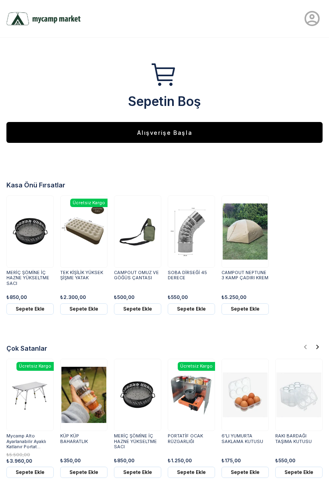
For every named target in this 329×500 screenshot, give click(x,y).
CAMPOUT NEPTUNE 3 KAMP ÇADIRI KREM (244, 275)
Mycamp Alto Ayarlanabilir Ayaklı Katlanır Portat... (26, 441)
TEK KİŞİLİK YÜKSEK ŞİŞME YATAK (81, 275)
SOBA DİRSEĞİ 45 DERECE (187, 275)
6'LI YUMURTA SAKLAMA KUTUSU (242, 438)
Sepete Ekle (30, 309)
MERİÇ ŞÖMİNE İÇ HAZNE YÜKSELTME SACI (27, 278)
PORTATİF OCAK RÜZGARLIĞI (185, 438)
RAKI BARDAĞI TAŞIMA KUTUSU (293, 438)
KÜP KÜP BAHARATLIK (74, 438)
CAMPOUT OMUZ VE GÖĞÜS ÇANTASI (136, 275)
